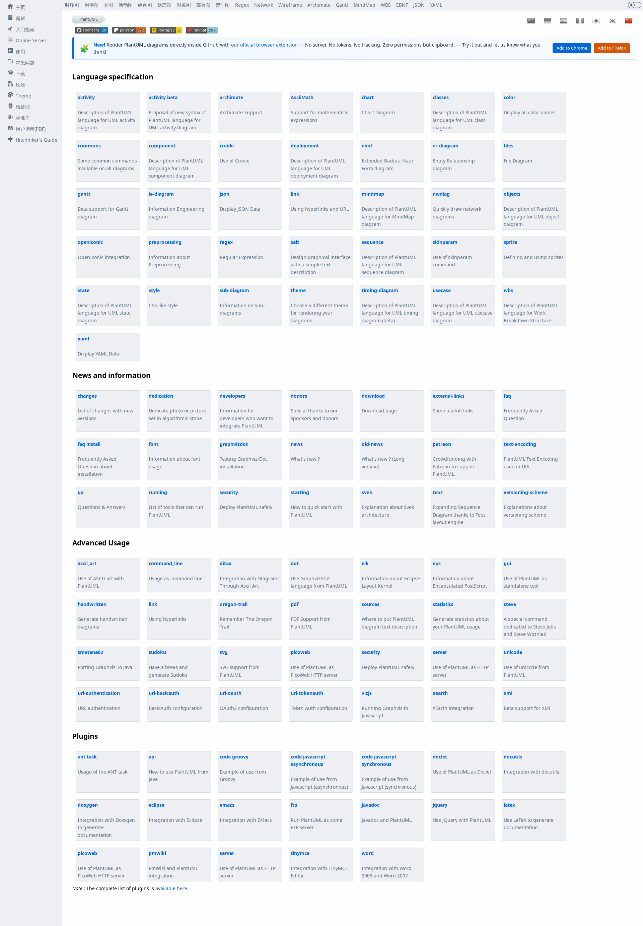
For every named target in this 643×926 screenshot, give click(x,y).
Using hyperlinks (168, 611)
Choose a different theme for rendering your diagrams (319, 305)
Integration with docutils (531, 764)
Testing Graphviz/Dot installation (243, 455)
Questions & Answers (102, 500)
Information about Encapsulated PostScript (460, 574)
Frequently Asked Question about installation (97, 459)
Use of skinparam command (452, 253)
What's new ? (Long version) (383, 455)
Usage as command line (176, 571)
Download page (379, 403)
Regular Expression (241, 249)
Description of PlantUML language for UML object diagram (531, 209)
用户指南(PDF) (31, 129)
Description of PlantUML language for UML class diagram (460, 112)
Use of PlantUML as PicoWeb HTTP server (314, 663)
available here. (172, 888)
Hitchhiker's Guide (36, 140)
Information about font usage (174, 455)
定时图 (223, 5)
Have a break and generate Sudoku (168, 663)
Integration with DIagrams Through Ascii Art (250, 574)
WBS (386, 5)
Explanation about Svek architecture (388, 503)
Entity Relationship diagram (454, 156)
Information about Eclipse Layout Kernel (391, 574)
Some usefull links (453, 403)
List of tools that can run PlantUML (176, 503)
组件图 (145, 5)
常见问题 (25, 62)
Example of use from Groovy (243, 767)
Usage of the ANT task (102, 764)
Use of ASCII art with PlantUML (101, 574)
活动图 (126, 5)
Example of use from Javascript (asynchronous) (319, 771)
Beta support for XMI (527, 700)
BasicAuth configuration (176, 700)
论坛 (20, 84)
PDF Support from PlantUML (311, 615)
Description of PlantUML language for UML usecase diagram (463, 305)
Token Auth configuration (319, 700)
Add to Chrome (572, 48)
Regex (242, 5)
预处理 (23, 107)
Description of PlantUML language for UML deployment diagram (318, 160)
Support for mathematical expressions (320, 108)
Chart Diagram (378, 105)
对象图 (184, 5)
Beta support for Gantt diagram (103, 205)
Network (263, 5)
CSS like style (163, 298)
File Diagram (518, 153)
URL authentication (99, 700)
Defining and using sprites (534, 249)
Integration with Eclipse (175, 812)
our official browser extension (264, 45)
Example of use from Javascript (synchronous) (389, 771)
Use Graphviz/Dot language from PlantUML (319, 574)
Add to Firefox (612, 48)
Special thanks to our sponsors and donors (314, 407)
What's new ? (305, 451)
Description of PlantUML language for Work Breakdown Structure (531, 305)
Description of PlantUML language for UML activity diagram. (106, 112)
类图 (108, 5)
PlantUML (88, 19)
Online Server (31, 40)
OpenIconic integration (104, 249)
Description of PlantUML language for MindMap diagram (389, 209)
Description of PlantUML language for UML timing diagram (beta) (390, 305)
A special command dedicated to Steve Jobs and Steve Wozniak (530, 619)
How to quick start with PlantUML (316, 503)
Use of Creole (234, 153)
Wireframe (290, 5)
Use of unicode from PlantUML (526, 663)
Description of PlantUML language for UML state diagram (105, 305)
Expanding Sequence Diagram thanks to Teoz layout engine (459, 507)
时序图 (72, 5)
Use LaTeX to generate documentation (529, 816)
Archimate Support (241, 105)
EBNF (402, 5)
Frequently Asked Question (523, 407)
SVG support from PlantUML (240, 663)
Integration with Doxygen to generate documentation (106, 820)
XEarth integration (453, 700)
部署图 (203, 5)
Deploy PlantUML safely (246, 500)
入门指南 (25, 29)
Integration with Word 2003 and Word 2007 (387, 864)
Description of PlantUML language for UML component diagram (176, 160)
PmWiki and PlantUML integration (173, 864)
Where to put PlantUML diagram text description (389, 615)
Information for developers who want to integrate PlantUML (246, 411)
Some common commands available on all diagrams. (107, 156)
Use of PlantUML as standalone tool (525, 574)
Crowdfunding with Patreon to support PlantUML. (454, 459)
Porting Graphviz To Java (105, 659)
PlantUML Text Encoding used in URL (531, 455)
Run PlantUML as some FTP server (316, 816)
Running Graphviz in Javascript (385, 704)
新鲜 (20, 18)
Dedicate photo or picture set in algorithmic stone (177, 407)
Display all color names (530, 105)
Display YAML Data (98, 346)
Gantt (342, 5)
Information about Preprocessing (169, 253)
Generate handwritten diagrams (103, 615)
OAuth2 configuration (244, 700)
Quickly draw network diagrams (457, 205)
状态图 (164, 5)
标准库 (23, 118)
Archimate (319, 5)
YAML (436, 5)
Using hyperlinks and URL (320, 201)
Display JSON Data (240, 201)
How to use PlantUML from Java (178, 767)
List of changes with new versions (105, 407)
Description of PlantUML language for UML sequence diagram (389, 257)
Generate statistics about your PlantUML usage (461, 615)
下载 (20, 73)
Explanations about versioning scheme (526, 503)
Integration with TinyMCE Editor (319, 864)
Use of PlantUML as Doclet (462, 764)
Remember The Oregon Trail (246, 615)
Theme (23, 95)
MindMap (364, 5)
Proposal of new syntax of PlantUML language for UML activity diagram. (177, 112)
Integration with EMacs (246, 812)
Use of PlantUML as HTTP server (461, 663)
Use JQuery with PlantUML (462, 812)
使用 (20, 51)
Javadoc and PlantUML (387, 812)
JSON (419, 5)
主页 (20, 7)
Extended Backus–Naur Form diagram (388, 156)
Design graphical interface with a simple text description (321, 257)
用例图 (91, 5)
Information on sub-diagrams (242, 301)
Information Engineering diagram (177, 205)
